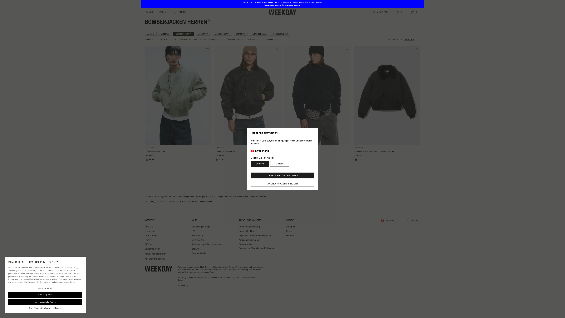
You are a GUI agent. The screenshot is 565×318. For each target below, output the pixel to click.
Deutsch (260, 164)
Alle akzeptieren (45, 295)
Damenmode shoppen (273, 5)
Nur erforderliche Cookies (45, 302)
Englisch (280, 164)
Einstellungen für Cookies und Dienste (45, 308)
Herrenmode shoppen (292, 5)
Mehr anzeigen (45, 289)
